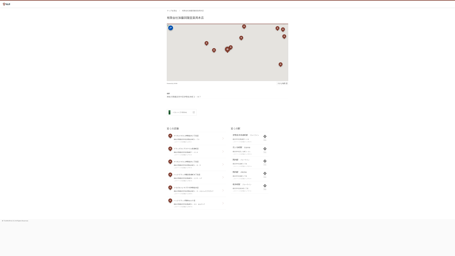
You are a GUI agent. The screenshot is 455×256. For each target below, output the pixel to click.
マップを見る (172, 11)
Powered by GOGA (172, 83)
